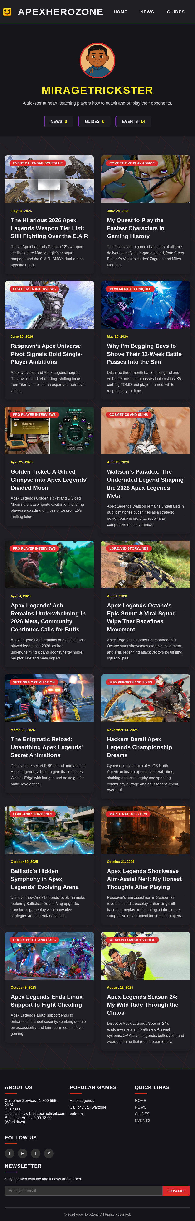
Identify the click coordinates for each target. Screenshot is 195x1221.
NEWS (147, 12)
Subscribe (176, 1191)
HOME (120, 12)
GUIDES (176, 12)
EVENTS (143, 1121)
